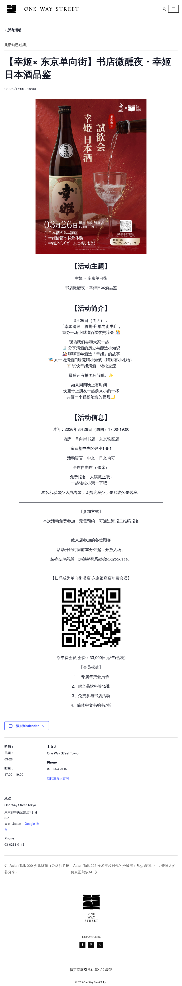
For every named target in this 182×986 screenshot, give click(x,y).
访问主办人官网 (58, 778)
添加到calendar (27, 725)
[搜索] (164, 9)
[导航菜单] (173, 9)
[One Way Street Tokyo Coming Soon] (43, 9)
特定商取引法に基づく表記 (91, 969)
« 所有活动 (13, 29)
